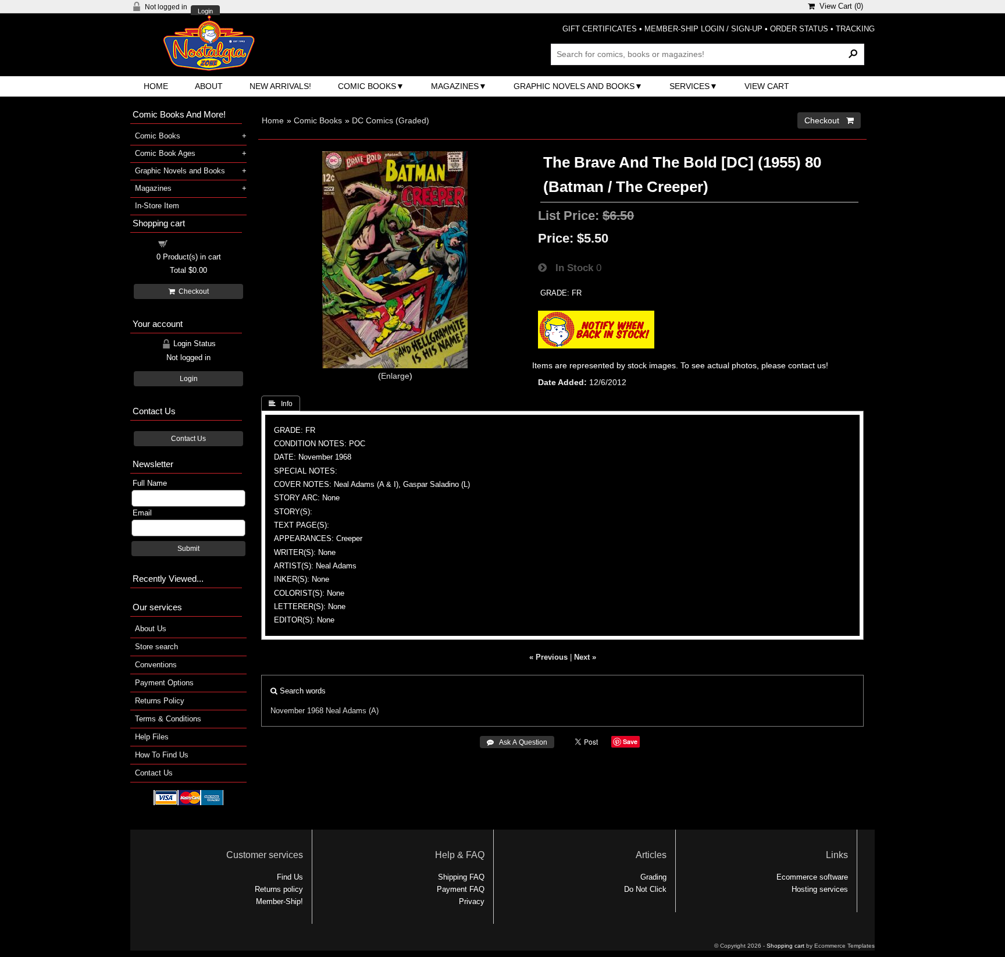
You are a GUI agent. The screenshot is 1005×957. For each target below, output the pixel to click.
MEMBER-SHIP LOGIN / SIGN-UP (703, 28)
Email (142, 512)
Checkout (192, 291)
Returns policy (279, 889)
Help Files (152, 736)
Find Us (290, 877)
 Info (281, 403)
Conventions (156, 664)
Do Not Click (645, 889)
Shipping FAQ (461, 877)
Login (205, 11)
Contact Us (188, 438)
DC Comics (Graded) (390, 120)
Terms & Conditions (168, 718)
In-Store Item (157, 205)
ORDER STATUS (799, 28)
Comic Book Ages (165, 153)
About (209, 86)
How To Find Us (161, 754)
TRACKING (855, 28)
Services (689, 86)
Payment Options (164, 682)
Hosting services (820, 889)
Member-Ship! (279, 901)
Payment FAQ (460, 889)
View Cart (766, 86)
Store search (156, 646)
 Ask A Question (517, 742)
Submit (188, 548)
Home (156, 86)
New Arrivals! (280, 86)
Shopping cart (195, 243)
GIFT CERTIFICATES (599, 28)
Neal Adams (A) (352, 710)
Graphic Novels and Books (574, 86)
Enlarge (395, 375)
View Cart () (839, 6)
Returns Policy (159, 700)
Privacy (471, 901)
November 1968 (296, 710)
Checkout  (829, 120)
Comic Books (367, 86)
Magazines (455, 86)
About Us (150, 628)
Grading (653, 877)
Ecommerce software (812, 877)
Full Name (150, 483)
